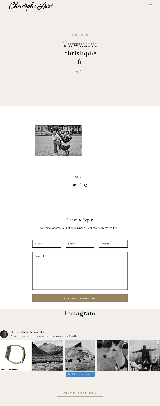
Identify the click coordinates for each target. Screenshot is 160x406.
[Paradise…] (47, 355)
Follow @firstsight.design (80, 392)
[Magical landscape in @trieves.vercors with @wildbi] (80, 355)
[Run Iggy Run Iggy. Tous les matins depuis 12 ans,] (112, 355)
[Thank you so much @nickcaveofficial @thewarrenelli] (144, 355)
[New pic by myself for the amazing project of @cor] (15, 355)
